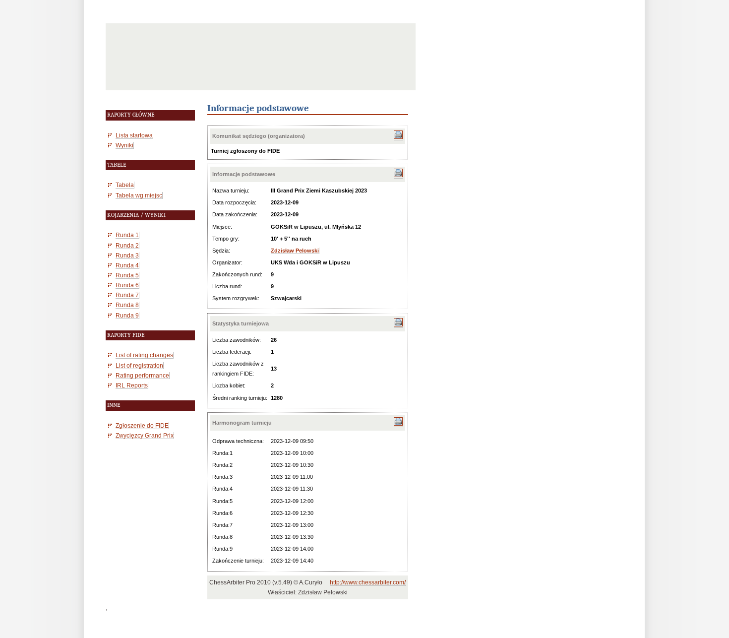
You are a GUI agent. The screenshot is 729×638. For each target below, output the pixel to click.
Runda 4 (127, 265)
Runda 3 (127, 255)
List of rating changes (144, 355)
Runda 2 (127, 245)
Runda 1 (127, 235)
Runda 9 (127, 315)
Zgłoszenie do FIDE (142, 425)
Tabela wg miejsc (139, 195)
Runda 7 (127, 295)
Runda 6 (127, 285)
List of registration (139, 365)
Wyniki (124, 145)
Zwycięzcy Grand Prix (145, 435)
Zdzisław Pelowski (295, 251)
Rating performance (142, 375)
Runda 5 (127, 275)
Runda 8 (127, 305)
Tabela (125, 185)
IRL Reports (132, 385)
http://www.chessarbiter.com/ (368, 582)
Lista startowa (134, 135)
